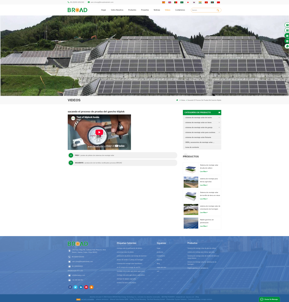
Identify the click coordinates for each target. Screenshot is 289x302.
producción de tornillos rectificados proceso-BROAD (103, 163)
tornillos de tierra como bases (126, 283)
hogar (103, 10)
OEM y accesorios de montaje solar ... (199, 142)
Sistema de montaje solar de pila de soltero (209, 166)
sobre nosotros (117, 10)
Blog (158, 263)
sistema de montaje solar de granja (198, 127)
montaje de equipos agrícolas (126, 279)
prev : (77, 155)
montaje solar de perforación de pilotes (129, 248)
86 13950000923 (77, 266)
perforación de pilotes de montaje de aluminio (131, 256)
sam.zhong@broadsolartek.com (102, 2)
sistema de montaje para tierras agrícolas (209, 180)
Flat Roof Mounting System (156, 299)
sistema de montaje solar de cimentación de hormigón (210, 207)
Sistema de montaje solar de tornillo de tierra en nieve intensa (210, 194)
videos (167, 10)
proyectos (145, 10)
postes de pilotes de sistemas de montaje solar (97, 155)
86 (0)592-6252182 (77, 2)
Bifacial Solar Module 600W (119, 299)
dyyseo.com (190, 297)
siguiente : (79, 163)
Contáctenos (180, 10)
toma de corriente (192, 147)
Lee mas (203, 171)
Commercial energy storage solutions (200, 299)
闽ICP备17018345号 (168, 297)
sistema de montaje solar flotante (198, 137)
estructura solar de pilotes (125, 252)
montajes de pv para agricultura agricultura (131, 271)
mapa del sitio (161, 267)
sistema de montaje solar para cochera (200, 132)
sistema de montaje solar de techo (198, 117)
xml (158, 271)
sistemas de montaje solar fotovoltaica (129, 263)
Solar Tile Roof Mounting (138, 299)
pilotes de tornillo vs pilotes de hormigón (130, 260)
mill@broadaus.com (78, 275)
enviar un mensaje (271, 299)
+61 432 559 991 (77, 280)
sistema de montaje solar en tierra (198, 122)
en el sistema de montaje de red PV (128, 267)
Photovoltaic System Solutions (176, 299)
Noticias (157, 10)
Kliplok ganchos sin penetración (207, 221)
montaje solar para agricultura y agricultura (131, 275)
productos (132, 10)
